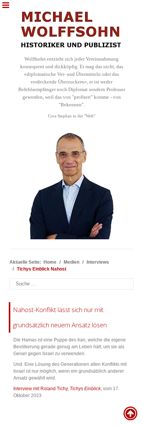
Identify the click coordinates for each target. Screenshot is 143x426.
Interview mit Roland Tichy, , (57, 388)
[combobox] (71, 284)
